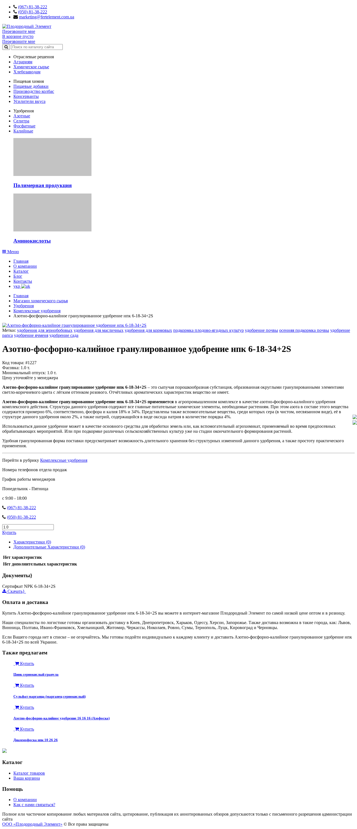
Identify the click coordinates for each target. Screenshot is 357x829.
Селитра (21, 121)
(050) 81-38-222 (32, 11)
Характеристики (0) (32, 542)
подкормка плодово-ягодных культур (208, 330)
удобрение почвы (261, 330)
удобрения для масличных (99, 330)
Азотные (21, 115)
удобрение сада (63, 335)
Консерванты (26, 96)
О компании (25, 266)
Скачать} (16, 591)
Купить (9, 532)
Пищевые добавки (31, 86)
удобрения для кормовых (148, 330)
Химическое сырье (31, 66)
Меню (12, 251)
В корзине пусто (17, 36)
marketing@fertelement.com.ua (46, 16)
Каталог (21, 271)
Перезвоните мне (18, 31)
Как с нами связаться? (34, 804)
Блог (17, 276)
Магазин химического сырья (40, 300)
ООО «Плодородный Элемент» (32, 824)
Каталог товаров (29, 773)
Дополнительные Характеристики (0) (49, 547)
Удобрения (23, 305)
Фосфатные (24, 126)
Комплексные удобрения (37, 310)
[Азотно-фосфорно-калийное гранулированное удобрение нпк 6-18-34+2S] (74, 325)
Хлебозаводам (26, 71)
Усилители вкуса (29, 101)
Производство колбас (33, 91)
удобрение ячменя (31, 335)
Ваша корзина (26, 778)
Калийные (23, 131)
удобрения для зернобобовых (45, 330)
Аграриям (22, 61)
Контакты (22, 281)
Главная (20, 261)
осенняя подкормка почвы (304, 330)
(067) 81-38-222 (32, 6)
